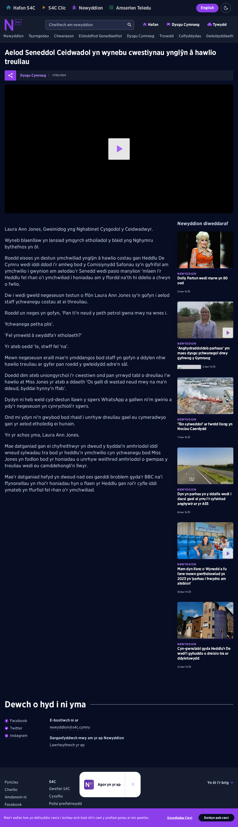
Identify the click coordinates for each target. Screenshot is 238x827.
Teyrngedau (39, 36)
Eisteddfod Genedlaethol (100, 36)
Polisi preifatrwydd (65, 803)
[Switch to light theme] (226, 8)
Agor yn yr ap (109, 784)
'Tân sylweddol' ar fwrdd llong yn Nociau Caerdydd (204, 426)
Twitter (16, 728)
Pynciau (11, 782)
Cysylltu (56, 796)
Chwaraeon (64, 36)
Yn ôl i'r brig (218, 782)
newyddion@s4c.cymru (70, 727)
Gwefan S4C (59, 788)
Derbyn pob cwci (216, 818)
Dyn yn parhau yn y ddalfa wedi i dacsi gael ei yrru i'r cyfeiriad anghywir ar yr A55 (204, 499)
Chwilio (11, 789)
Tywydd (220, 24)
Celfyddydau (190, 36)
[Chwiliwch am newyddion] (129, 25)
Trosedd (166, 36)
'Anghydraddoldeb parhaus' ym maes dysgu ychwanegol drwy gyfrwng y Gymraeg (203, 353)
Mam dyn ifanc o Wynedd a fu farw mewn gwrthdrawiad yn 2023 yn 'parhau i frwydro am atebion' (201, 576)
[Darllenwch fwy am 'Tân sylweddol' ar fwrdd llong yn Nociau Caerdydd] (205, 395)
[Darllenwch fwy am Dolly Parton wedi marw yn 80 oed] (205, 249)
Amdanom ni (15, 797)
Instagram (18, 735)
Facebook (18, 721)
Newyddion (13, 36)
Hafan (153, 24)
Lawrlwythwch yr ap (67, 745)
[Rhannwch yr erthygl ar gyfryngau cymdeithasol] (10, 75)
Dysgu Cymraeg (185, 24)
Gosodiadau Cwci (179, 818)
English (207, 8)
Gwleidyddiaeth (219, 36)
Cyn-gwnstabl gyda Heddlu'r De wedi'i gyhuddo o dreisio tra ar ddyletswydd (203, 653)
